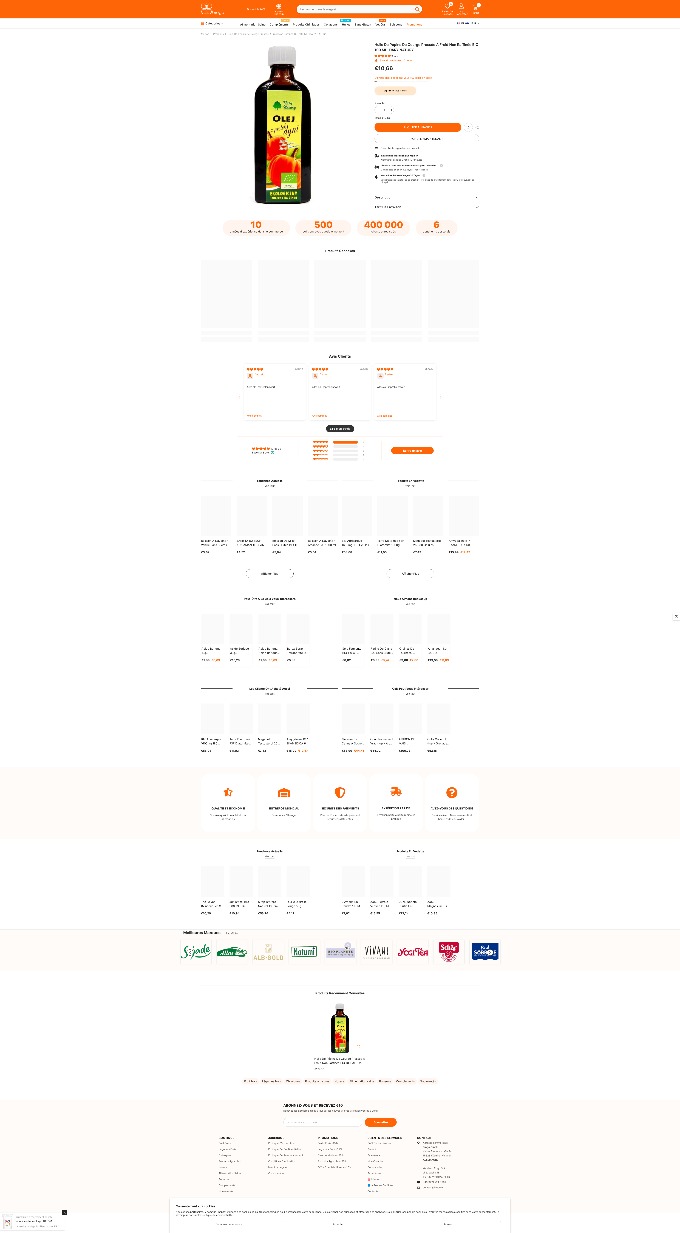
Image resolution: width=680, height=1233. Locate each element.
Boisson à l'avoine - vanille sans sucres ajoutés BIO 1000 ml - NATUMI (215, 543)
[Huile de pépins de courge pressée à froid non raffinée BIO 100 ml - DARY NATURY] (340, 1028)
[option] (282, 124)
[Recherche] (359, 9)
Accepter (338, 1224)
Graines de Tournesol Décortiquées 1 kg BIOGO (409, 651)
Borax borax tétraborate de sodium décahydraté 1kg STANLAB (297, 651)
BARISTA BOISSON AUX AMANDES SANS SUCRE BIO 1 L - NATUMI (251, 543)
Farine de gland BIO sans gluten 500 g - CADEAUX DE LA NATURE (381, 651)
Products (218, 33)
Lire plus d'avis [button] (340, 428)
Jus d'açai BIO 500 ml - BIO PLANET (239, 904)
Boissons (385, 1081)
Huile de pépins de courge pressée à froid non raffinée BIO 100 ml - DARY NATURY (339, 1061)
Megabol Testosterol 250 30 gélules (427, 543)
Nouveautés (428, 1081)
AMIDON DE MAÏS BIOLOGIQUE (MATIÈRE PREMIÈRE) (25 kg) (409, 741)
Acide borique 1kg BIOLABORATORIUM (213, 651)
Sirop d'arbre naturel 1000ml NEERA (268, 904)
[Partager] (476, 127)
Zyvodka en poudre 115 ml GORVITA (351, 904)
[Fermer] (67, 1212)
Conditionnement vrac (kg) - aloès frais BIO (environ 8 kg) (381, 741)
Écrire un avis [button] (412, 450)
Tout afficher (232, 933)
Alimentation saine (361, 1081)
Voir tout (269, 603)
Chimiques (293, 1081)
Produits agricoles (317, 1081)
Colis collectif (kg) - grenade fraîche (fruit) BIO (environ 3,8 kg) (438, 741)
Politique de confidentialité (217, 1215)
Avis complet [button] (254, 415)
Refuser (447, 1224)
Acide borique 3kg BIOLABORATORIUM (241, 651)
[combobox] (355, 9)
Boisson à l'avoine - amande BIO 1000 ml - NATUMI (323, 543)
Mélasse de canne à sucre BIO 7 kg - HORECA (352, 741)
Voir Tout (270, 485)
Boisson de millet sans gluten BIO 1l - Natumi (285, 543)
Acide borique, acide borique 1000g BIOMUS (269, 651)
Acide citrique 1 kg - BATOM (38, 1221)
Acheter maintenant (426, 139)
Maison (205, 33)
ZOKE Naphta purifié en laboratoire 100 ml (409, 904)
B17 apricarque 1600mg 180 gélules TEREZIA (355, 543)
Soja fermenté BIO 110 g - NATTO (351, 651)
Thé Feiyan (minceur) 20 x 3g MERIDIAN (211, 904)
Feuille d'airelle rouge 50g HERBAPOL (297, 904)
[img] (255, 369)
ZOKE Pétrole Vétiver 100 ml (379, 904)
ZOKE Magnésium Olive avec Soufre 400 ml (438, 904)
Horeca (339, 1081)
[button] (383, 56)
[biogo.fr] (196, 952)
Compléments (405, 1081)
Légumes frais (271, 1081)
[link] (468, 127)
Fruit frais (250, 1081)
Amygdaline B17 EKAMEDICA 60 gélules (459, 543)
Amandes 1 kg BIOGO (437, 651)
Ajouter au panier (418, 127)
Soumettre (381, 1122)
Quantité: (380, 103)
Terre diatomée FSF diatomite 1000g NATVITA (390, 543)
